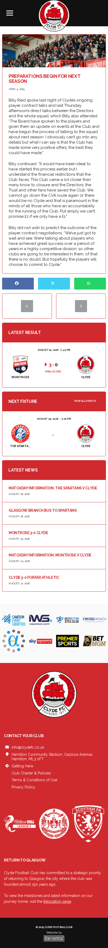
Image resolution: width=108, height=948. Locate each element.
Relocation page (57, 901)
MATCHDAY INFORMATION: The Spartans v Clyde (53, 488)
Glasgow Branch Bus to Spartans (43, 510)
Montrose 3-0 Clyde (28, 533)
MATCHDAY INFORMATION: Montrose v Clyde (50, 555)
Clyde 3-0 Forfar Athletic (34, 577)
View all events (85, 401)
